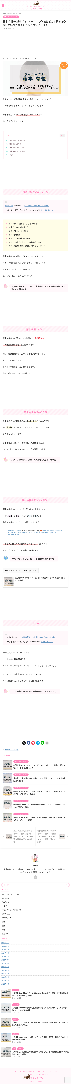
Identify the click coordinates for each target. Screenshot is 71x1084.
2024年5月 (5, 946)
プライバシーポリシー (42, 1071)
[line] (42, 743)
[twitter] (24, 743)
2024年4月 (5, 950)
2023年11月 (5, 960)
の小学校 (15, 144)
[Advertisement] (35, 44)
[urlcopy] (47, 743)
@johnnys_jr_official (15, 531)
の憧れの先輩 (17, 147)
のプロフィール (17, 140)
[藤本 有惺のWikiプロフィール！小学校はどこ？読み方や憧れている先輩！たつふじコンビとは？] (38, 743)
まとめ (12, 155)
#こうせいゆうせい (21, 533)
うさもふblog (36, 8)
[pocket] (33, 743)
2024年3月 (5, 953)
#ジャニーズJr (33, 533)
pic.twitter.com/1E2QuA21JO (36, 205)
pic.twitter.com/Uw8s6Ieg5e (43, 637)
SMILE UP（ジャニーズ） (11, 750)
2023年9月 (5, 967)
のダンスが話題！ (18, 151)
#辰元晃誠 (53, 531)
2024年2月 (5, 956)
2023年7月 (5, 974)
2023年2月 (5, 984)
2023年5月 (5, 980)
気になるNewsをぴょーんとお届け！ (39, 1074)
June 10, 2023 (47, 642)
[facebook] (28, 743)
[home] (35, 877)
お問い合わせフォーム (28, 1071)
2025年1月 (5, 943)
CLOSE (62, 135)
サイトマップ (53, 1071)
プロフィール (17, 1071)
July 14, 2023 (47, 210)
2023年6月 (5, 977)
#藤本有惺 (9, 205)
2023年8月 (5, 970)
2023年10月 (5, 963)
